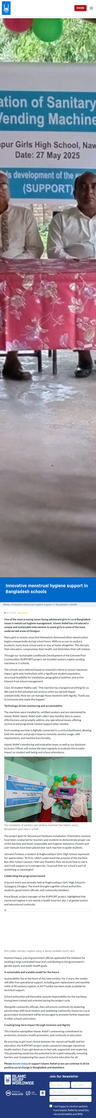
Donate (80, 8)
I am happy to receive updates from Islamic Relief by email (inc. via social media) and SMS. (71, 1110)
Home (6, 604)
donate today (20, 1063)
